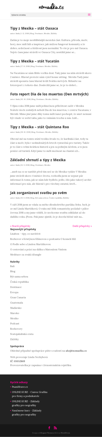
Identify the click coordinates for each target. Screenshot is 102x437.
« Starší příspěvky (20, 225)
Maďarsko (16, 307)
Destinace (39, 33)
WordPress (65, 433)
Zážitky (54, 33)
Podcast (14, 323)
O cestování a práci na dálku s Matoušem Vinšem (38, 249)
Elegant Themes (47, 433)
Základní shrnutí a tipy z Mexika (38, 160)
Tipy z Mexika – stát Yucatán (34, 61)
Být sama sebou (41, 198)
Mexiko (47, 33)
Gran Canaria (18, 297)
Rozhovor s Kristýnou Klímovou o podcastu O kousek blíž (43, 238)
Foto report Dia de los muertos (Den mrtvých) (49, 94)
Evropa (14, 292)
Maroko (14, 313)
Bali (12, 266)
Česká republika (55, 198)
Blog (32, 33)
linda (18, 33)
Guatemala (16, 302)
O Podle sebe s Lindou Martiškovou (30, 244)
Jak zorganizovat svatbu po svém (38, 193)
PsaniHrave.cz (20, 386)
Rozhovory (16, 328)
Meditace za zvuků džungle (25, 254)
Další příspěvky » (82, 225)
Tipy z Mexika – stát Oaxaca (34, 28)
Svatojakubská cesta (21, 333)
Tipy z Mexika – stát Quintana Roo (39, 127)
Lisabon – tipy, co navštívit (25, 233)
